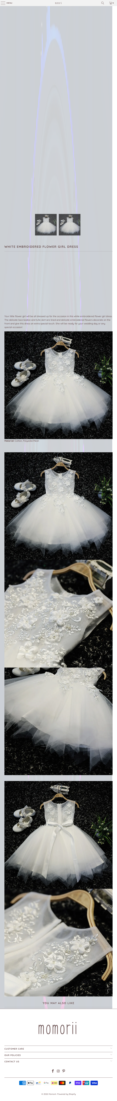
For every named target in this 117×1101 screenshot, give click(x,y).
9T (51, 287)
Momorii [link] (52, 1094)
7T (37, 287)
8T (44, 287)
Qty (6, 296)
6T (29, 287)
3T (7, 287)
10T (58, 287)
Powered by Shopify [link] (66, 1094)
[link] (58, 3)
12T (73, 287)
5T (22, 287)
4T (15, 287)
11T (66, 287)
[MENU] (1, 3)
